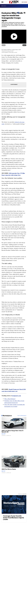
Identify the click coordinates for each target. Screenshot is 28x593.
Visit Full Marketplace (21, 415)
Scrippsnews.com (16, 396)
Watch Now (24, 2)
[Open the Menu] (2, 2)
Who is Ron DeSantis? (9, 399)
